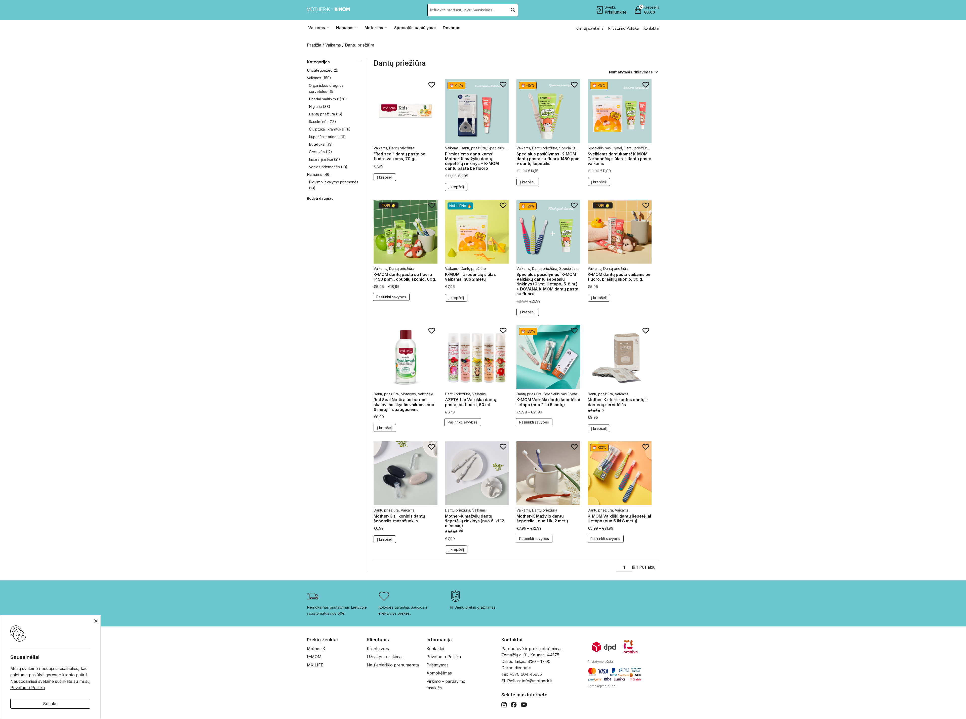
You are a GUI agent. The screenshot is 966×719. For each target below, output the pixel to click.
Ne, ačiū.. (438, 376)
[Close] (570, 339)
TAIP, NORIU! (438, 363)
